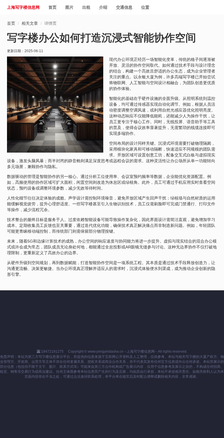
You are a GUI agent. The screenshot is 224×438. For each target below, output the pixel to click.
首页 (52, 7)
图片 (69, 7)
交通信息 (124, 7)
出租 (86, 7)
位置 (145, 7)
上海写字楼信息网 (23, 7)
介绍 (103, 7)
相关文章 (30, 23)
